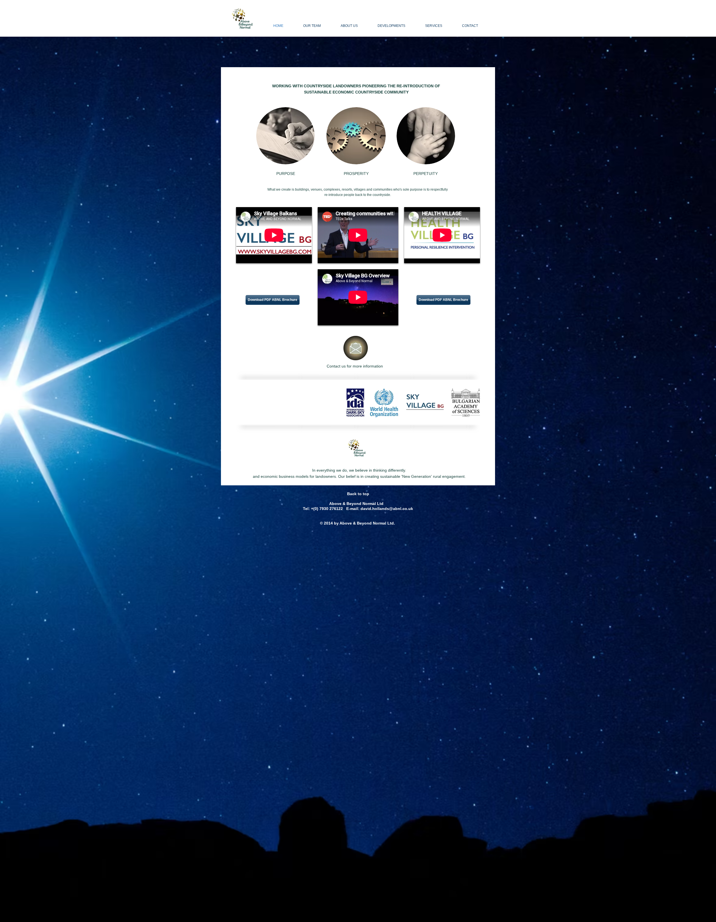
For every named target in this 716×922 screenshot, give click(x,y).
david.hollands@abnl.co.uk (387, 508)
